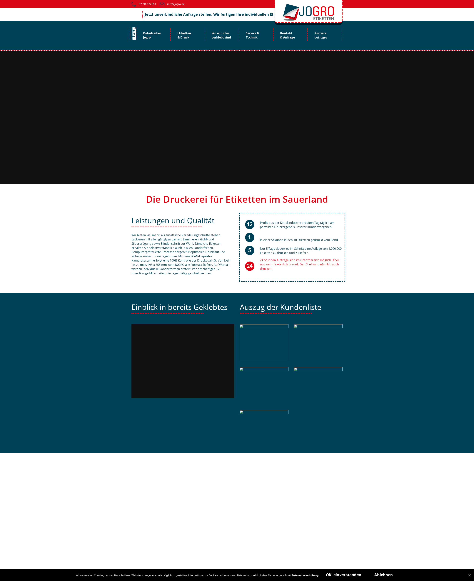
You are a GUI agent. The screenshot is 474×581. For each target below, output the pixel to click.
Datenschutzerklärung (305, 575)
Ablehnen (383, 574)
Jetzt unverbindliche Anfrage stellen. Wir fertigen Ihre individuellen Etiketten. (204, 14)
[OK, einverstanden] (469, 575)
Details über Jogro (152, 35)
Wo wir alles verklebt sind (221, 35)
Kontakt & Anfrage (287, 35)
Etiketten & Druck (184, 35)
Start (133, 33)
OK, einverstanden (343, 574)
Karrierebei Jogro (320, 35)
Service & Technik (252, 35)
